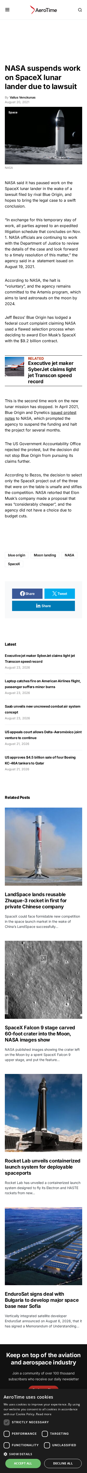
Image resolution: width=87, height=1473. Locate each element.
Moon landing (45, 555)
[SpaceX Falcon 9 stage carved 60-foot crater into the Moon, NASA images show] (43, 980)
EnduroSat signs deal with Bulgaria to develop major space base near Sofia (42, 1300)
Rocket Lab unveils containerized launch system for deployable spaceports (42, 1167)
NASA (10, 182)
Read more (43, 1414)
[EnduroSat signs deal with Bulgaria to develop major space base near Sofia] (43, 1246)
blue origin (16, 555)
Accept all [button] (23, 1463)
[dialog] (43, 1431)
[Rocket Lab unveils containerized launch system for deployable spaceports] (43, 1113)
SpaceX (12, 188)
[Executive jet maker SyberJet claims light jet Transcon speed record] (14, 366)
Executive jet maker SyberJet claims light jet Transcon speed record (52, 372)
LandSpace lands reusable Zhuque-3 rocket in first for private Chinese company (36, 901)
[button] (7, 10)
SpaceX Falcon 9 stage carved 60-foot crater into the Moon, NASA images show (40, 1034)
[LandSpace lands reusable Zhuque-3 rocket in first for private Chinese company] (43, 847)
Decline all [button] (63, 1463)
